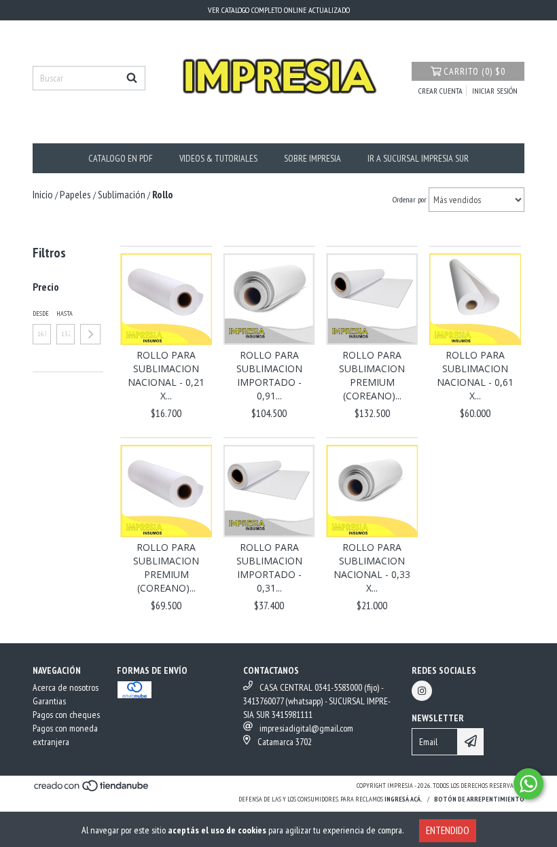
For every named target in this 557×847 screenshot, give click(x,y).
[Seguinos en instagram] (422, 691)
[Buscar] (131, 78)
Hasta (64, 313)
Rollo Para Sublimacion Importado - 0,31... (269, 567)
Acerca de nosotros (65, 687)
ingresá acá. (403, 799)
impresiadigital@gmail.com (306, 728)
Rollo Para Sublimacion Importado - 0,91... (269, 375)
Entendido (447, 830)
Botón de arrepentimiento (479, 799)
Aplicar (90, 334)
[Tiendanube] (92, 789)
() (474, 71)
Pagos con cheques (66, 714)
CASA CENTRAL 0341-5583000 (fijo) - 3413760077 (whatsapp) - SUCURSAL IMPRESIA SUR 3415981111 (317, 701)
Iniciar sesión (495, 91)
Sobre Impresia (312, 158)
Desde (41, 313)
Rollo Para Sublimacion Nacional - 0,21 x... (166, 375)
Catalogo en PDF (120, 158)
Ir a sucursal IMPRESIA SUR (418, 158)
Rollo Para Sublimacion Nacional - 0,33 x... (372, 567)
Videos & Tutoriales (218, 158)
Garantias (49, 701)
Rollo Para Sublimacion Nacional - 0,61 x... (475, 375)
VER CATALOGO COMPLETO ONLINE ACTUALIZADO (279, 10)
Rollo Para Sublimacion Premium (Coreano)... (372, 375)
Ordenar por (410, 199)
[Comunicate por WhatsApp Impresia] (528, 783)
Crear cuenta (440, 91)
